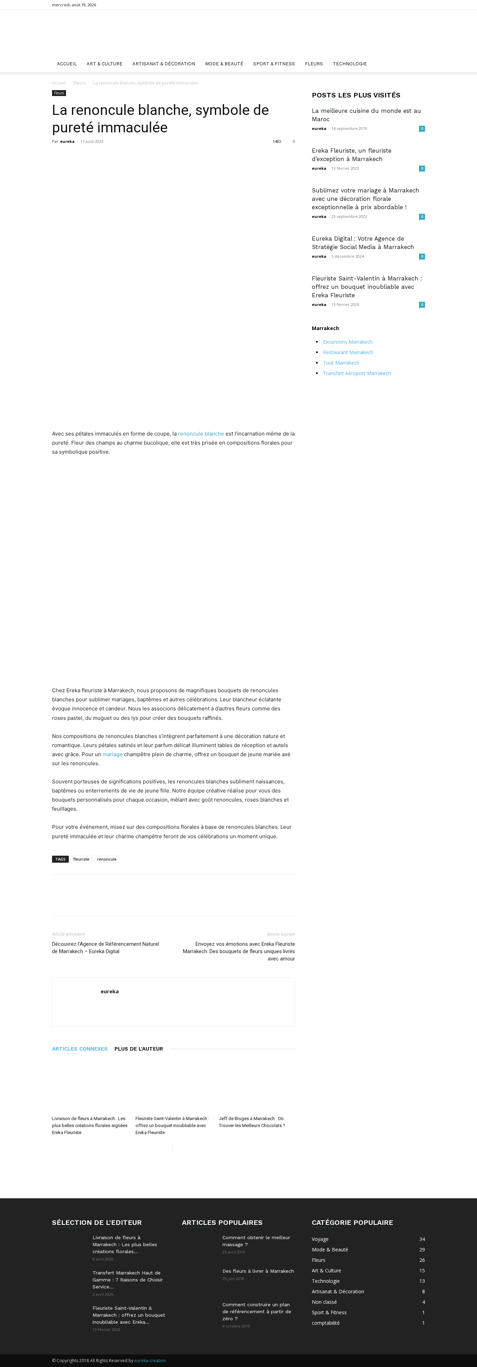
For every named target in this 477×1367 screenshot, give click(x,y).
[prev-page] (166, 1146)
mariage (113, 754)
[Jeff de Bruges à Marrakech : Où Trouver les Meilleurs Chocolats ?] (257, 1086)
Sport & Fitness (274, 63)
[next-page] (178, 1146)
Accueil (67, 63)
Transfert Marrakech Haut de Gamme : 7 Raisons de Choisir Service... (128, 1279)
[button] (416, 64)
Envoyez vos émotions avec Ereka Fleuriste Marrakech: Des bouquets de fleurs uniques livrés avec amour (239, 951)
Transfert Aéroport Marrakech (357, 373)
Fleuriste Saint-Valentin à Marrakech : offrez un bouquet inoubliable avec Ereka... (129, 1315)
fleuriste (81, 859)
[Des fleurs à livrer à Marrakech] (199, 1279)
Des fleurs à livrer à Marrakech (258, 1271)
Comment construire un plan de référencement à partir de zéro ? (256, 1311)
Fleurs (314, 63)
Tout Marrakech (341, 362)
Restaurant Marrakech (348, 352)
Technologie (350, 63)
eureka (67, 141)
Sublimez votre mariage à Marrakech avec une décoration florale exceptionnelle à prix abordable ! (365, 199)
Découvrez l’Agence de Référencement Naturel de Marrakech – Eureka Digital (105, 948)
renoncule (107, 859)
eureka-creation (150, 1361)
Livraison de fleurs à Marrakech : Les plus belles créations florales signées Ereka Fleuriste (89, 1125)
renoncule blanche (201, 433)
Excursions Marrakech (348, 341)
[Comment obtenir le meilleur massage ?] (199, 1246)
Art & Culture (105, 63)
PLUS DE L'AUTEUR (139, 1049)
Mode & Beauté (224, 63)
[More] (222, 157)
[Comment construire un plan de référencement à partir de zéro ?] (199, 1313)
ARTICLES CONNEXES (80, 1049)
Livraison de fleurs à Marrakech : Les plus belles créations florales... (125, 1244)
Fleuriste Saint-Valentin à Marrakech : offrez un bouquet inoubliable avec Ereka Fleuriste (172, 1125)
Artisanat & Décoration (163, 63)
